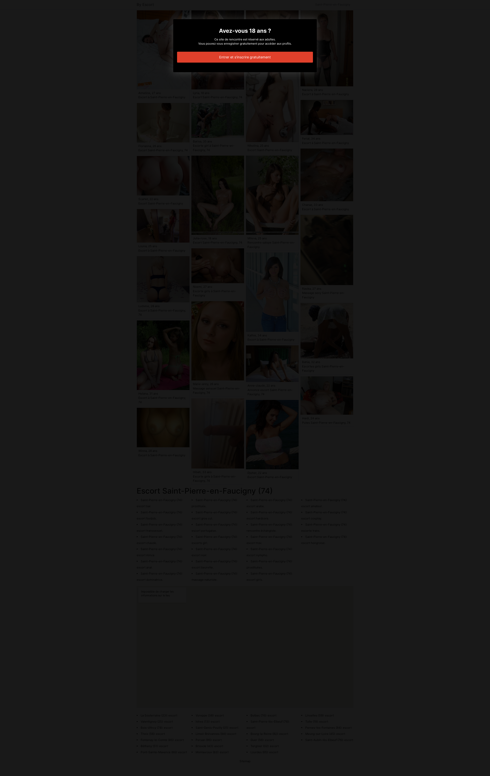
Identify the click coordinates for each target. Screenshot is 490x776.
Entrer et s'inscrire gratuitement (245, 57)
